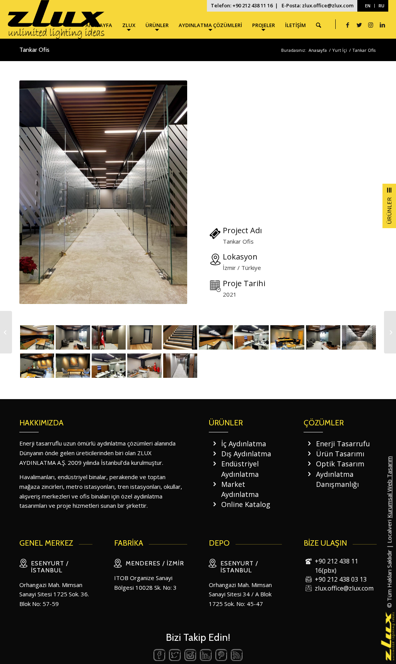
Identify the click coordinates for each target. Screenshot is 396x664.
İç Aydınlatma (243, 443)
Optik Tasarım (340, 463)
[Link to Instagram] (371, 25)
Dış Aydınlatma (246, 453)
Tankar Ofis (34, 49)
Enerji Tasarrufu (343, 443)
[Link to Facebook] (347, 25)
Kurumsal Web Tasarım (389, 487)
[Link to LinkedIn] (382, 25)
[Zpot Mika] (6, 332)
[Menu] (389, 206)
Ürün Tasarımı (340, 453)
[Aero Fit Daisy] (390, 332)
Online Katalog (245, 504)
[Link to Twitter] (359, 25)
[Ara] (318, 25)
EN (367, 6)
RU (381, 6)
